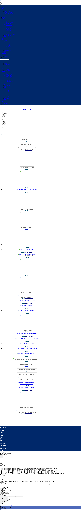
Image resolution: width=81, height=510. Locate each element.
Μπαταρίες (3, 62)
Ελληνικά (10, 505)
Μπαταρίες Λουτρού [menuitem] (7, 9)
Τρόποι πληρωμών (2, 430)
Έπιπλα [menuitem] (3, 39)
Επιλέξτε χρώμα (3, 495)
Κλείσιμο (2, 489)
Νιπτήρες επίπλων (7, 96)
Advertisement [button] (2, 482)
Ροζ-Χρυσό (5, 121)
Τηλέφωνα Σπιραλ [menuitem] (7, 16)
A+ (2, 491)
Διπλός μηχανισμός (9, 83)
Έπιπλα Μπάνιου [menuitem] (8, 42)
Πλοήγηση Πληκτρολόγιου (4, 492)
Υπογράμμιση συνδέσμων (4, 497)
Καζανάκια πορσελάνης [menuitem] (7, 31)
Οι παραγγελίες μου (2, 444)
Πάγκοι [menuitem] (5, 47)
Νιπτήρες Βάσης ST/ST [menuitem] (7, 50)
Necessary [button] (1, 463)
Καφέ (4, 116)
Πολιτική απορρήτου (2, 432)
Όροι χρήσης (1, 429)
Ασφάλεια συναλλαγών (3, 431)
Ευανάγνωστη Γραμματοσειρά (5, 493)
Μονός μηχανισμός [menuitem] (9, 32)
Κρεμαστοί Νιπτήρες (9, 78)
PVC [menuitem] (8, 43)
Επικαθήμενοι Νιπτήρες (9, 81)
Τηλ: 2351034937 (2, 450)
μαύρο (1, 496)
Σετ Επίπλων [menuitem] (6, 41)
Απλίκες (5, 99)
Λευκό (4, 117)
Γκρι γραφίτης (5, 113)
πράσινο (7, 496)
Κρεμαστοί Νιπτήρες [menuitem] (9, 27)
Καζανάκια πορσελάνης (7, 82)
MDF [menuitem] (9, 44)
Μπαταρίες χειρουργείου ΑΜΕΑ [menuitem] (9, 13)
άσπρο (4, 496)
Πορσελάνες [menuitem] (4, 19)
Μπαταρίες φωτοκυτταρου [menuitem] (8, 12)
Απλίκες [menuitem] (5, 51)
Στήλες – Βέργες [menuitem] (6, 15)
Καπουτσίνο (5, 115)
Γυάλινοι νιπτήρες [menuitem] (8, 28)
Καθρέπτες (5, 95)
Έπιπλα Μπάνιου (8, 90)
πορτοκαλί (16, 496)
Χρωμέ (4, 124)
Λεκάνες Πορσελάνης (7, 72)
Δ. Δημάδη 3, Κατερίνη (3, 448)
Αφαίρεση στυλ (3, 502)
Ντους (3, 68)
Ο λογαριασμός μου (2, 443)
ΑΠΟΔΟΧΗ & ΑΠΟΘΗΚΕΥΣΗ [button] (5, 487)
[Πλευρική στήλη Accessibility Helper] (3, 488)
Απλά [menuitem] (9, 45)
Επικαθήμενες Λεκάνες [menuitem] (9, 22)
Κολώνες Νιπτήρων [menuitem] (9, 25)
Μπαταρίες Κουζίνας (7, 65)
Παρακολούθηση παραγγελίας (4, 445)
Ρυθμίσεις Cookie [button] (3, 453)
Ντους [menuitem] (3, 14)
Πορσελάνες (1, 437)
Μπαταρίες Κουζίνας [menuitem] (7, 10)
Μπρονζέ (4, 120)
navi (21, 496)
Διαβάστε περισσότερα (28, 150)
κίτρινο (19, 496)
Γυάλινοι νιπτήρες (8, 79)
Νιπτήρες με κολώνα (9, 80)
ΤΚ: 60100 (1, 449)
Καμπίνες (3, 71)
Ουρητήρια (5, 86)
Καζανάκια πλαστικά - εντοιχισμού (9, 84)
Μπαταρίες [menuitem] (3, 8)
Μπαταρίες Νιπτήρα (7, 63)
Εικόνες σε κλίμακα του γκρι (4, 500)
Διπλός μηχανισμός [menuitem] (9, 33)
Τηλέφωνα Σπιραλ (7, 70)
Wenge (4, 112)
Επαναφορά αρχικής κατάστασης (5, 499)
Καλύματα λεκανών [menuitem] (7, 37)
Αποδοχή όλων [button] (8, 453)
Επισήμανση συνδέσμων (4, 498)
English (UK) (5, 505)
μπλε (10, 496)
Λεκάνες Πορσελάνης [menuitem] (7, 20)
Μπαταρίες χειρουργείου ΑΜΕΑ (9, 67)
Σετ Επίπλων (6, 89)
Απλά (9, 93)
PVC (8, 91)
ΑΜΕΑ (3, 102)
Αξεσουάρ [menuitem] (3, 52)
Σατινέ (4, 122)
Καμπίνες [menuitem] (3, 17)
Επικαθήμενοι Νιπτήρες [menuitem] (9, 30)
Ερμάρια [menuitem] (5, 49)
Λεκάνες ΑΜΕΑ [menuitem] (6, 56)
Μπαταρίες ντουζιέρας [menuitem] (7, 11)
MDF (9, 92)
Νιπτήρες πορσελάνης (7, 75)
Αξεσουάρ (1, 438)
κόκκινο (13, 496)
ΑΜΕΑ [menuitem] (3, 55)
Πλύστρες (5, 87)
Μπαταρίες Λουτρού (7, 64)
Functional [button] (2, 474)
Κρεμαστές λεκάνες (9, 73)
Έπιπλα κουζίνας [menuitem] (8, 46)
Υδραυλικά (4, 100)
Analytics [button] (1, 479)
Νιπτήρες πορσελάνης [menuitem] (7, 24)
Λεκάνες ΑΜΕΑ (6, 103)
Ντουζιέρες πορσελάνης (7, 85)
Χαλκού (4, 123)
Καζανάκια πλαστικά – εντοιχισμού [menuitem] (9, 34)
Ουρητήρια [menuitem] (5, 36)
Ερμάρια (5, 97)
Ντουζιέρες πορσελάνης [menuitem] (7, 35)
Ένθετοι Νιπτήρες (8, 77)
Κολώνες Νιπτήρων (9, 76)
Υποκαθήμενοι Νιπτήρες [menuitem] (9, 26)
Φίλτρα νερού (4, 101)
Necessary (3, 464)
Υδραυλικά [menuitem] (4, 53)
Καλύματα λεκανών (7, 88)
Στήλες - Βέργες (6, 69)
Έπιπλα (24, 109)
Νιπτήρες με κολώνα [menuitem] (9, 29)
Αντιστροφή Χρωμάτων (4, 501)
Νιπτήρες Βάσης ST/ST (7, 98)
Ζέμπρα (4, 114)
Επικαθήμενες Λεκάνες (9, 74)
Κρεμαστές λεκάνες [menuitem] (9, 21)
